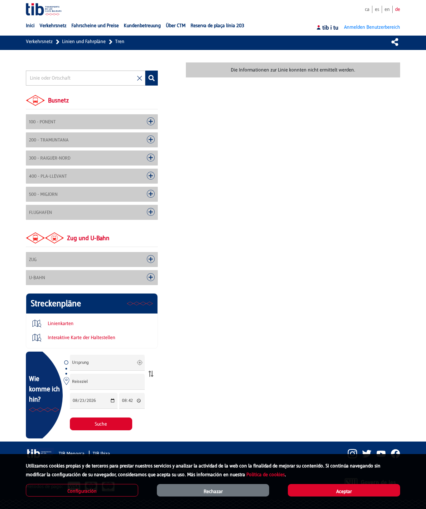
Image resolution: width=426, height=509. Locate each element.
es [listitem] (377, 9)
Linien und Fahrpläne (84, 41)
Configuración (82, 491)
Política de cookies (265, 474)
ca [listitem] (367, 9)
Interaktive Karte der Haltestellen (80, 337)
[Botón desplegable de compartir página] (395, 42)
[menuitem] (30, 25)
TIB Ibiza (101, 454)
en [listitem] (387, 9)
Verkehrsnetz (39, 41)
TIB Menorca (72, 454)
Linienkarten (60, 323)
